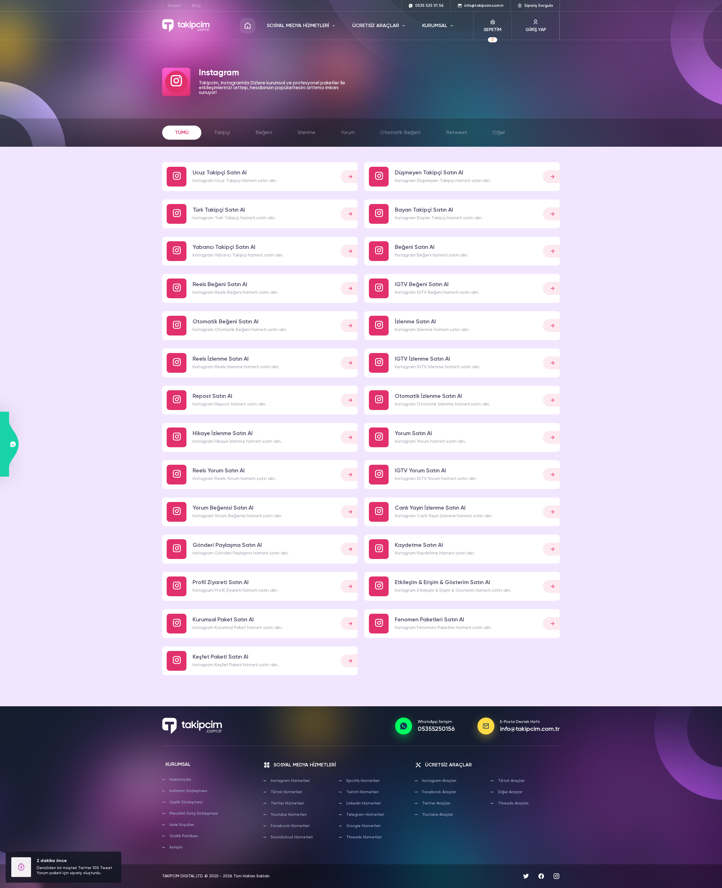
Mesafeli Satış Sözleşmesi (194, 813)
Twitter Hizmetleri (287, 803)
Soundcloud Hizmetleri (292, 837)
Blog (196, 6)
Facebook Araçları (439, 792)
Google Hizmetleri (363, 826)
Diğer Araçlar (510, 792)
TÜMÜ (182, 132)
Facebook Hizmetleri (290, 826)
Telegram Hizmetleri (365, 815)
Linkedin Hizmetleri (363, 803)
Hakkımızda (180, 780)
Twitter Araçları (436, 803)
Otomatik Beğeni (400, 132)
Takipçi (222, 132)
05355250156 (436, 729)
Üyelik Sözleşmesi (186, 802)
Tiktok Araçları (511, 781)
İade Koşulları (182, 825)
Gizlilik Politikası (184, 836)
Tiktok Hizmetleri (286, 792)
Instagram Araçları (439, 781)
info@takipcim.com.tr (530, 729)
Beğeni (264, 132)
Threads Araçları (513, 803)
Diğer (498, 132)
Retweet (456, 132)
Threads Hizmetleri (364, 837)
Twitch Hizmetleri (362, 792)
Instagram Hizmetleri (290, 781)
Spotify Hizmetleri (362, 781)
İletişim (174, 6)
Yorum (348, 132)
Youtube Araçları (437, 815)
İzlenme (306, 132)
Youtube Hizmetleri (289, 815)
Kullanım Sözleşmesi (188, 791)
